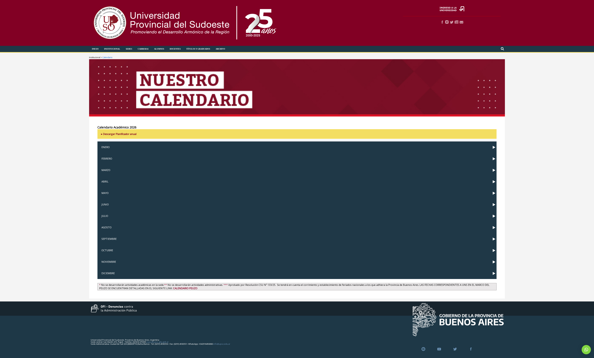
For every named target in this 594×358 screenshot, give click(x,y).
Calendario (107, 57)
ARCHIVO (220, 49)
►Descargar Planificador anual (118, 134)
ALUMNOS (159, 49)
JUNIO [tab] (105, 204)
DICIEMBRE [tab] (108, 273)
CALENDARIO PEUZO (185, 288)
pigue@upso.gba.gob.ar (157, 341)
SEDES (129, 49)
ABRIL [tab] (104, 181)
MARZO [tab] (105, 170)
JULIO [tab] (104, 216)
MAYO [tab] (105, 193)
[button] (586, 349)
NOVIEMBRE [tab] (108, 262)
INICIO (95, 49)
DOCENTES (175, 49)
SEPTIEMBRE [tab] (109, 239)
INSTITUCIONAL (112, 49)
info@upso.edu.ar (221, 344)
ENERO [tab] (105, 147)
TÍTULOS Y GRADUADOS (198, 49)
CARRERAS (143, 49)
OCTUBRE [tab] (107, 250)
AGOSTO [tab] (106, 227)
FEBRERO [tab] (106, 158)
